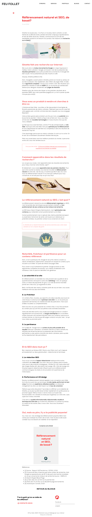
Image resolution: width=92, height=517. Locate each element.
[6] (62, 125)
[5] (34, 94)
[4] (50, 92)
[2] (32, 80)
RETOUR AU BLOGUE (46, 489)
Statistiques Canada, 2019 (36, 483)
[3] (47, 85)
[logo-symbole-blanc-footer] (57, 496)
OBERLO (63, 476)
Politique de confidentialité (46, 514)
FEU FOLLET (10, 4)
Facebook (58, 502)
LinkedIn (57, 506)
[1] (29, 40)
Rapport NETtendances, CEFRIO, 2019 (45, 470)
